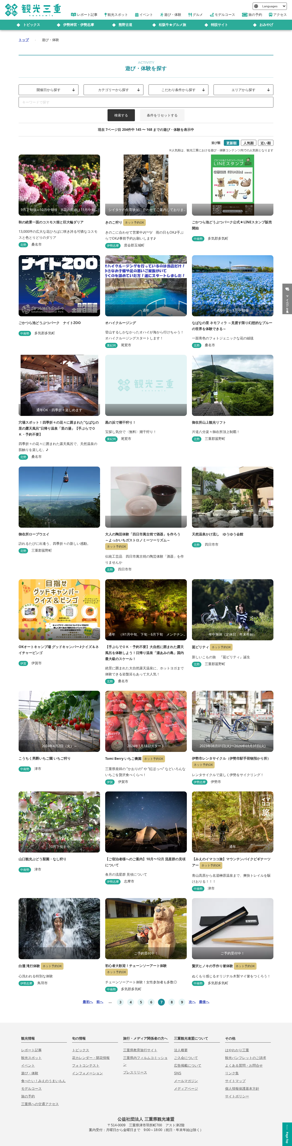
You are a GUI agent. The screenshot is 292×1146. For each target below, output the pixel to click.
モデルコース (31, 1088)
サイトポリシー (237, 1096)
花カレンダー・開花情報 (91, 1058)
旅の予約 (28, 1096)
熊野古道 (125, 25)
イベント (28, 1065)
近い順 (266, 143)
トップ (24, 39)
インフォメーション (87, 1073)
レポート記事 (31, 1050)
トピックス (31, 25)
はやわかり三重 (237, 1050)
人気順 (248, 143)
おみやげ (266, 25)
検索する (121, 115)
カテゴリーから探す (113, 89)
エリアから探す (243, 89)
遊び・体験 (29, 1073)
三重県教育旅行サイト (140, 1050)
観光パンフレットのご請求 (245, 1058)
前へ (99, 1001)
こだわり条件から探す (178, 89)
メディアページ (186, 1088)
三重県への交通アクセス (40, 1104)
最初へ (88, 1001)
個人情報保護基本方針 (242, 1088)
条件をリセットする (162, 115)
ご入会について (186, 1058)
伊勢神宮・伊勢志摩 (78, 25)
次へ (192, 1001)
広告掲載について (187, 1065)
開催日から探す (48, 89)
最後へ (204, 1001)
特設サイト (219, 25)
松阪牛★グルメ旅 (172, 25)
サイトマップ (235, 1081)
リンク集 (232, 1073)
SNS (177, 1073)
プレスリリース (135, 1072)
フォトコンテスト (85, 1065)
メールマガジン (186, 1081)
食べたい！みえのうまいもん (43, 1081)
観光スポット (31, 1058)
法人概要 (181, 1050)
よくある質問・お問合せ (244, 1065)
